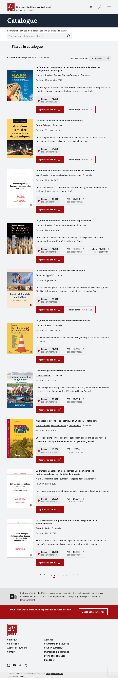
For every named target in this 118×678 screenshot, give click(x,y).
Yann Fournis (42, 175)
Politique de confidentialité (54, 674)
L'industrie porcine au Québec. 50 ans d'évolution (60, 370)
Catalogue (12, 639)
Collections (13, 643)
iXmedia (21, 676)
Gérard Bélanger (43, 125)
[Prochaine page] (74, 575)
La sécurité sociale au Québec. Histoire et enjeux (60, 270)
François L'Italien (76, 478)
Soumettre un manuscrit (56, 643)
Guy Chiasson (74, 175)
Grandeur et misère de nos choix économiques (59, 120)
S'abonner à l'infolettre (93, 611)
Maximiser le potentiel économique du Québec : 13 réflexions (66, 420)
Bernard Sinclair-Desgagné (66, 75)
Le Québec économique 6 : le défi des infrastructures (63, 320)
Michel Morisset (43, 375)
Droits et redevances (54, 655)
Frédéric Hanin (43, 528)
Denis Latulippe (43, 275)
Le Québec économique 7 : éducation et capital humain (64, 220)
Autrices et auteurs (17, 647)
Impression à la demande (56, 651)
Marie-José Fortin (57, 175)
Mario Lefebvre (43, 425)
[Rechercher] (68, 36)
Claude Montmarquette (64, 225)
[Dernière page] (77, 575)
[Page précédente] (44, 575)
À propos (48, 639)
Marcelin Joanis (43, 75)
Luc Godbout (75, 425)
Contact (11, 651)
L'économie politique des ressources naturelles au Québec (65, 170)
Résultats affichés (79, 58)
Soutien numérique (54, 647)
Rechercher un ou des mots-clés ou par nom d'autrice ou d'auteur (37, 30)
